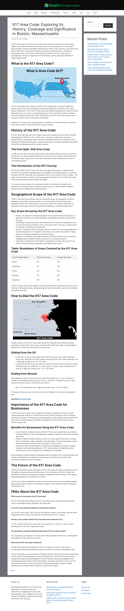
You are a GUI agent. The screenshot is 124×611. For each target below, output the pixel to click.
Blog (35, 13)
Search (90, 22)
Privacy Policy (86, 593)
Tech (81, 13)
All (14, 570)
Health (74, 13)
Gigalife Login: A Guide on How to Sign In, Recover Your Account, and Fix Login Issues (99, 57)
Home (29, 13)
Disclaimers (85, 590)
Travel (95, 13)
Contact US (85, 587)
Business (44, 13)
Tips (88, 13)
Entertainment (55, 13)
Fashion (65, 13)
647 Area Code (25, 399)
